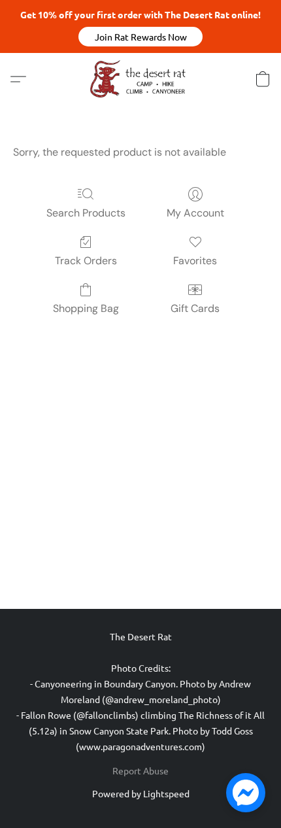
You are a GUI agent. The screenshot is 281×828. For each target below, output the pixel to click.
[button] (140, 36)
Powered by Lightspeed (141, 793)
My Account (195, 213)
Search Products (85, 213)
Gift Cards (195, 308)
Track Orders (86, 260)
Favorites (195, 260)
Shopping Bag (86, 308)
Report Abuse (140, 770)
